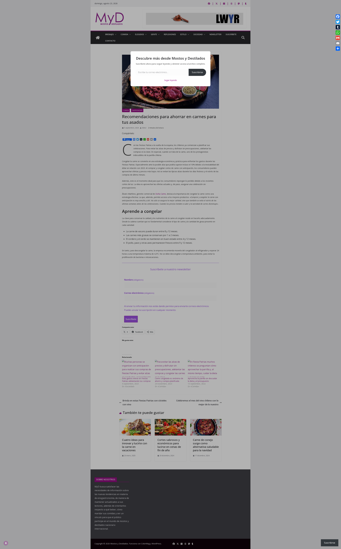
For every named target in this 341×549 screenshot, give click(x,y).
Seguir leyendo (170, 80)
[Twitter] (337, 22)
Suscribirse (197, 72)
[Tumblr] (337, 27)
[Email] (337, 43)
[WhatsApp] (337, 32)
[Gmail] (337, 38)
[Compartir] (337, 48)
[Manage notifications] (6, 543)
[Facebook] (337, 16)
